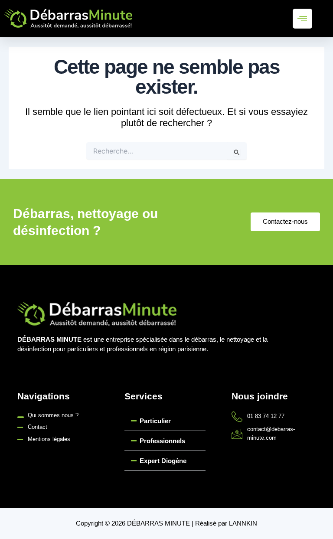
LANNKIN (243, 523)
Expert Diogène (163, 460)
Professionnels (162, 440)
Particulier (155, 421)
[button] (165, 421)
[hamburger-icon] (302, 19)
